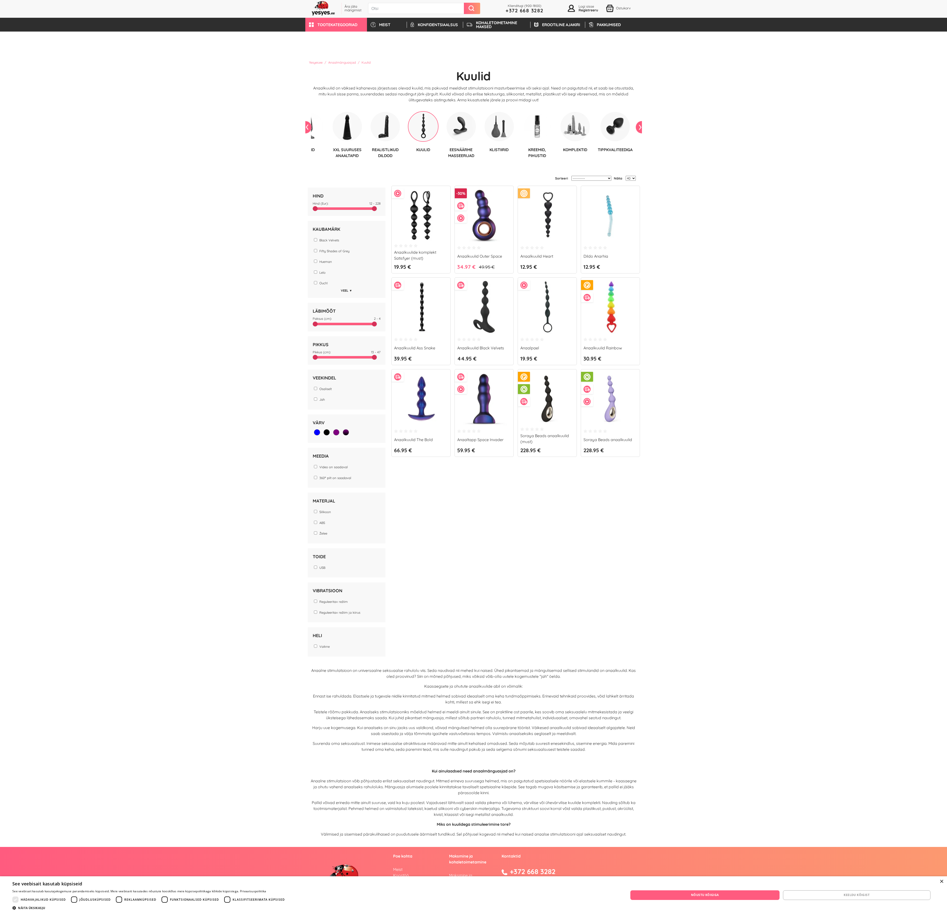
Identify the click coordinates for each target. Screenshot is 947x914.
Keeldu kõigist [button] (857, 895)
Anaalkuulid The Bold (413, 439)
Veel (346, 290)
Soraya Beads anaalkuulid (607, 439)
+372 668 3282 (525, 10)
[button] (336, 25)
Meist (397, 869)
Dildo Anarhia (595, 256)
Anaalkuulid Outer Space (479, 256)
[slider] (315, 208)
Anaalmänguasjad (342, 62)
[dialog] (473, 895)
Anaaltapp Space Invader (480, 439)
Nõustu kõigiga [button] (705, 895)
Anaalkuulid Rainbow (602, 347)
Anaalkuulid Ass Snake (414, 347)
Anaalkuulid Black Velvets (480, 347)
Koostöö (401, 875)
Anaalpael (529, 347)
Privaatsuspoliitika (253, 891)
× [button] (941, 881)
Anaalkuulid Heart (536, 256)
